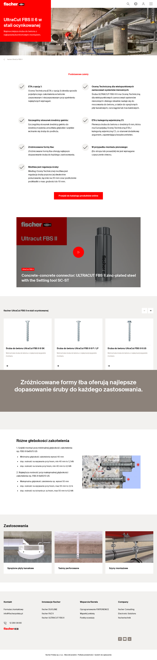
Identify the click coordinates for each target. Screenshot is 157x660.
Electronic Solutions (127, 613)
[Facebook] (120, 639)
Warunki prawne (70, 655)
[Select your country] (136, 4)
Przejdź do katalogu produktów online (78, 195)
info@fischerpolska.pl (13, 613)
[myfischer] (143, 4)
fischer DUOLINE (49, 609)
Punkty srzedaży (87, 617)
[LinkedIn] (129, 639)
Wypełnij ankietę (87, 613)
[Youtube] (125, 639)
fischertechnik (124, 617)
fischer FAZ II (47, 613)
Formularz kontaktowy (13, 609)
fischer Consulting (126, 609)
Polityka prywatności (85, 655)
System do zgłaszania (103, 655)
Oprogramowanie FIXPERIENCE (94, 609)
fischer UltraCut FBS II (14, 59)
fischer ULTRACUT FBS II (53, 617)
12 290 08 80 (16, 623)
